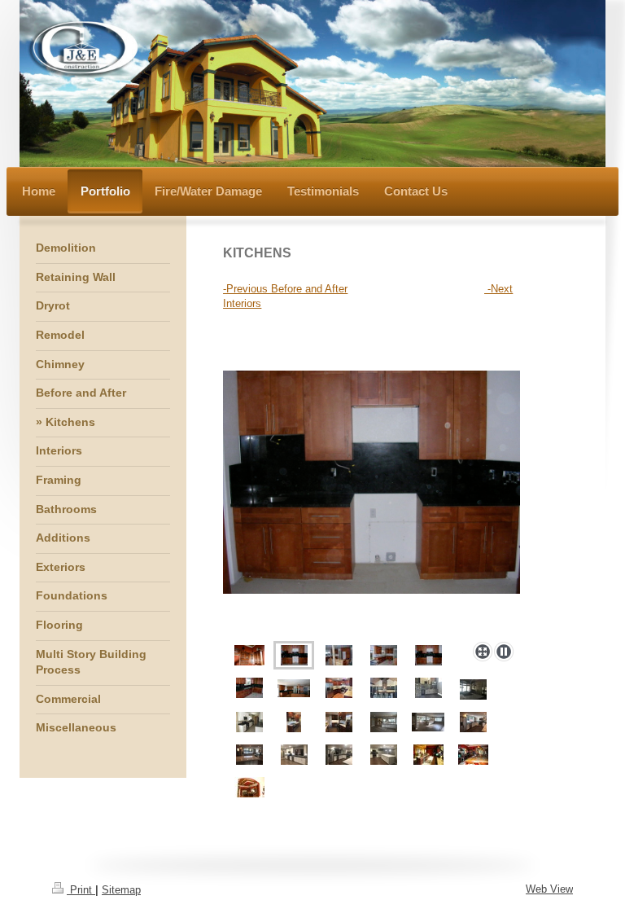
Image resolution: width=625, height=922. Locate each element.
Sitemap (121, 890)
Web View (549, 889)
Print (81, 890)
